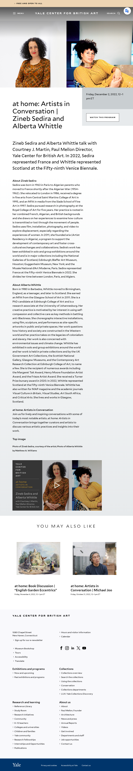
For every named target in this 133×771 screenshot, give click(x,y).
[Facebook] (61, 648)
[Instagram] (67, 648)
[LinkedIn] (73, 648)
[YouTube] (84, 648)
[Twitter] (78, 648)
